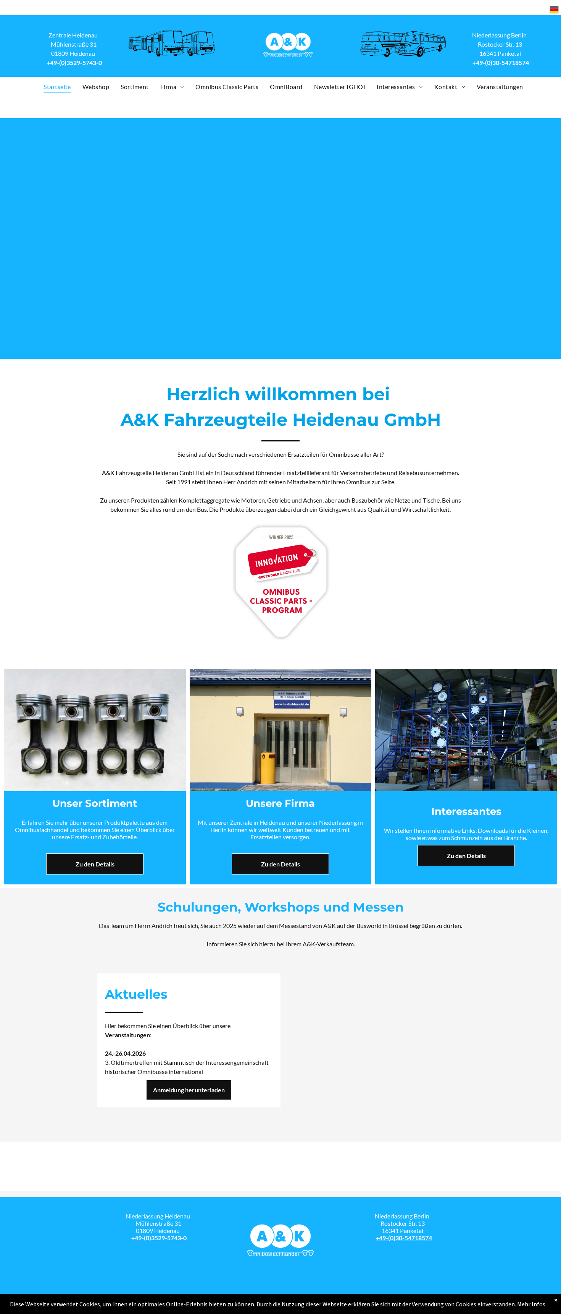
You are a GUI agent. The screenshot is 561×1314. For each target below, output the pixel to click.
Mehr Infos (531, 1304)
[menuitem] (57, 86)
